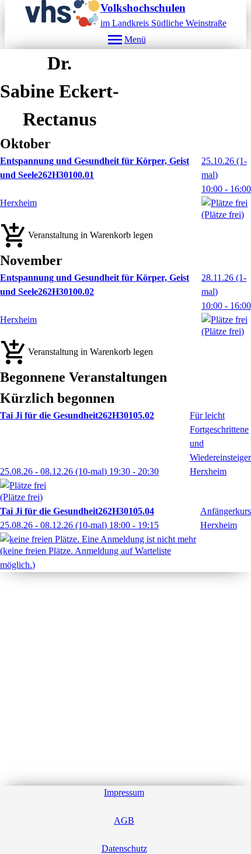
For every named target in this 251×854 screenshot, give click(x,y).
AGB (124, 820)
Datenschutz (124, 848)
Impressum (124, 792)
